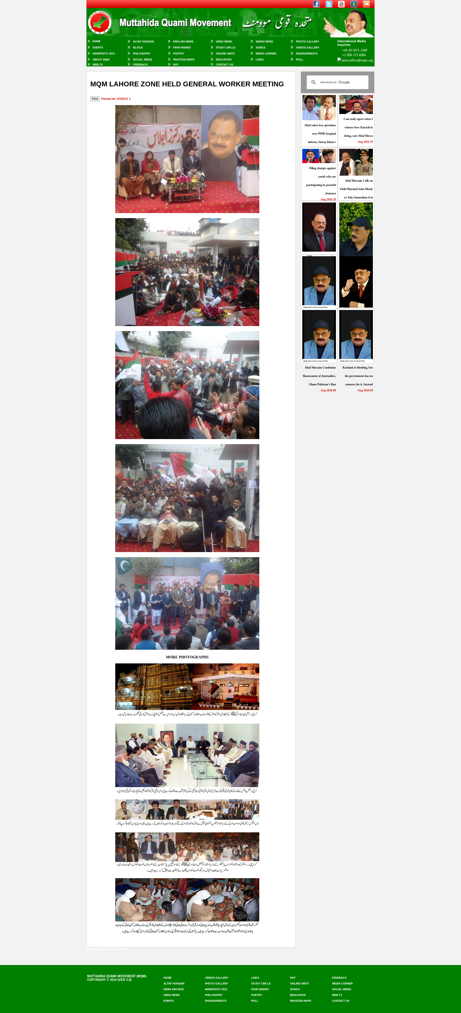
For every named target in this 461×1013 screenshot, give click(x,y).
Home (96, 41)
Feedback (140, 64)
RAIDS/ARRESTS (306, 53)
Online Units (225, 53)
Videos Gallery (307, 47)
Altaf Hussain (143, 41)
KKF (176, 64)
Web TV (98, 64)
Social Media (142, 59)
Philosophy (141, 53)
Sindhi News (264, 41)
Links (260, 59)
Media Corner (266, 53)
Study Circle (225, 47)
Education (223, 59)
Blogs (138, 47)
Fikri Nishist (182, 47)
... (357, 127)
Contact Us (224, 64)
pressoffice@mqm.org (357, 60)
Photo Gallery (307, 41)
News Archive (174, 989)
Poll (299, 59)
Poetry (178, 53)
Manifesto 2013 (104, 53)
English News (183, 41)
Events (98, 47)
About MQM (101, 59)
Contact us (340, 1000)
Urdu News (224, 41)
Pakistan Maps (183, 59)
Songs (260, 47)
